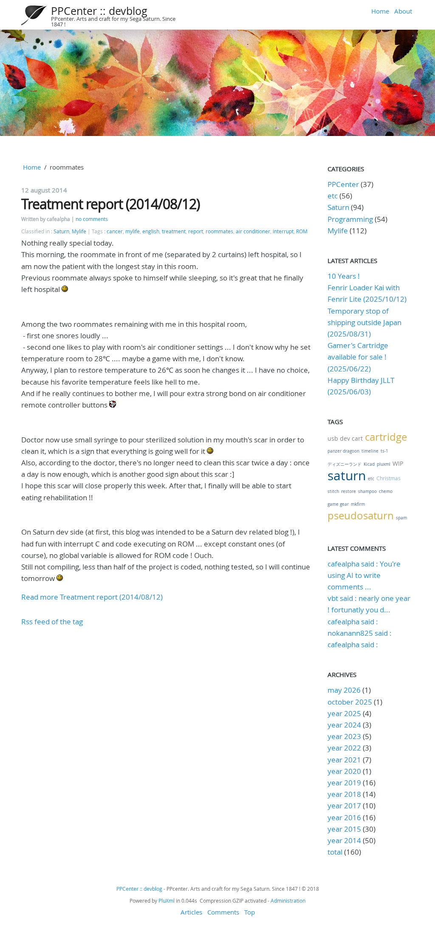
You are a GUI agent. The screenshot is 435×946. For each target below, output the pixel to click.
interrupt (283, 231)
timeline (370, 451)
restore (348, 491)
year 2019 (344, 782)
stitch (333, 491)
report (195, 231)
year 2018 (344, 794)
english (150, 231)
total (336, 852)
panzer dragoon (343, 451)
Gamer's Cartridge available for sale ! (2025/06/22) (358, 356)
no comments (92, 219)
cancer (115, 231)
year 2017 (344, 805)
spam (401, 518)
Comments (223, 912)
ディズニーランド (345, 464)
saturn (347, 475)
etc (333, 196)
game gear (338, 504)
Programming (350, 219)
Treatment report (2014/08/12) (110, 204)
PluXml (166, 900)
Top (249, 912)
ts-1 (384, 451)
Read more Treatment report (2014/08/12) (92, 597)
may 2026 (344, 690)
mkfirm (358, 504)
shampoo (367, 491)
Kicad (369, 464)
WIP (398, 463)
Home (380, 11)
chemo (386, 491)
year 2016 (344, 817)
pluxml (383, 464)
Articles (191, 912)
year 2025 (344, 713)
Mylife (79, 231)
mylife (132, 231)
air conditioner (253, 231)
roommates (219, 231)
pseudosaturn (361, 515)
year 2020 (344, 771)
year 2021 (344, 760)
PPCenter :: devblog (99, 11)
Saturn (61, 231)
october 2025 (350, 702)
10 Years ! (344, 276)
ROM (302, 231)
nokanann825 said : (360, 633)
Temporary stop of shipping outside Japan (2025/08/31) (364, 322)
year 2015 (344, 829)
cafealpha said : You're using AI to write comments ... (364, 575)
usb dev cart (345, 438)
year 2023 (344, 736)
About (403, 11)
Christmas (388, 478)
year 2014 (344, 840)
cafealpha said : (353, 621)
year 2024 (344, 725)
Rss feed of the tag (52, 621)
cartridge (386, 437)
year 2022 (344, 748)
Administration (288, 900)
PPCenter (343, 184)
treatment (174, 231)
